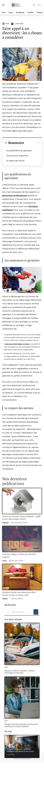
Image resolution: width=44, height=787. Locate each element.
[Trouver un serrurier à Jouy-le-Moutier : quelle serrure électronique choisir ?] (22, 501)
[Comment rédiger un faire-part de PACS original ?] (22, 539)
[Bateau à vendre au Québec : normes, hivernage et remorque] (22, 644)
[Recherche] (33, 5)
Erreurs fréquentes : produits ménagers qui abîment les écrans (20, 750)
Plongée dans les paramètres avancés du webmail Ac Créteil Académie (21, 725)
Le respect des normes (15, 161)
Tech (6, 721)
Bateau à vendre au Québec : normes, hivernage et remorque (20, 671)
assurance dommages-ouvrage (17, 344)
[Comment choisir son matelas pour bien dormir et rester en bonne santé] (22, 577)
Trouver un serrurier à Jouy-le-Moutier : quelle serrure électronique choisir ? (21, 517)
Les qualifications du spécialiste (19, 151)
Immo (6, 667)
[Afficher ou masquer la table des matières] (31, 142)
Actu (4, 561)
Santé (5, 598)
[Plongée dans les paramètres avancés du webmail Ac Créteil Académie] (22, 697)
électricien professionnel (14, 195)
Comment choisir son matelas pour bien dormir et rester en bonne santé (19, 593)
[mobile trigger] (4, 5)
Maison (5, 523)
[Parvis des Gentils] (16, 5)
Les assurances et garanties (17, 156)
